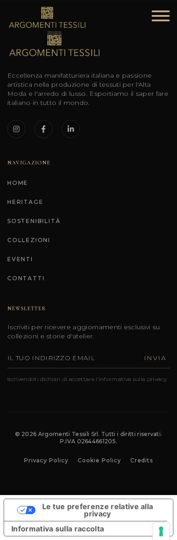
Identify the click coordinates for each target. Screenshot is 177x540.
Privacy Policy (46, 460)
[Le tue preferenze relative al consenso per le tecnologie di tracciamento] (161, 531)
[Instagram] (16, 129)
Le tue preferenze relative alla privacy (97, 510)
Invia (155, 358)
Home (17, 182)
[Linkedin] (71, 129)
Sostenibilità (33, 221)
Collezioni (28, 240)
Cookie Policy (99, 460)
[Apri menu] (158, 18)
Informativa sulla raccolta (57, 528)
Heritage (25, 201)
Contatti (25, 278)
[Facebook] (43, 129)
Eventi (20, 259)
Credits (141, 460)
